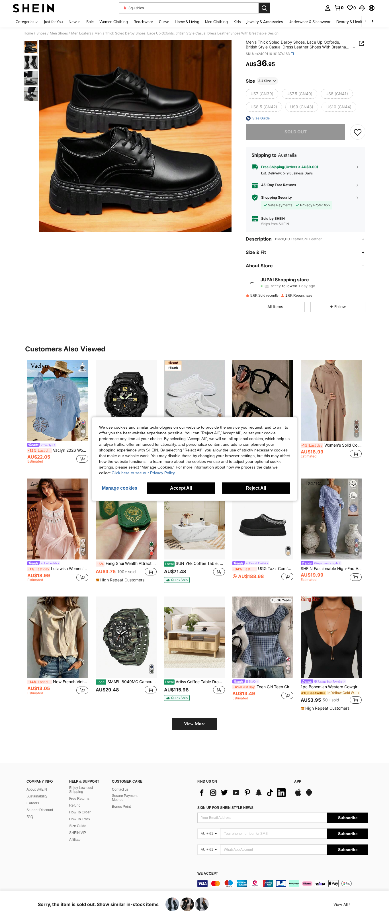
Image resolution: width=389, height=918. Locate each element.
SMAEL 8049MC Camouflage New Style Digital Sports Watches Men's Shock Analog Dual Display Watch (127, 681)
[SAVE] (357, 132)
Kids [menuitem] (237, 21)
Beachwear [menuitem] (143, 21)
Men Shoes (59, 33)
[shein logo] (33, 8)
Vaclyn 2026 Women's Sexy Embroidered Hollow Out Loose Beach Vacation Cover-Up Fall (58, 450)
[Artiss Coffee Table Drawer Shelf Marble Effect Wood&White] (194, 637)
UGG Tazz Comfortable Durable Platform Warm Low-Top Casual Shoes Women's (263, 568)
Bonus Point (121, 807)
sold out (295, 132)
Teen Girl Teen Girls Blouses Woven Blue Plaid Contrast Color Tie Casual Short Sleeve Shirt (263, 687)
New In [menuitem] (75, 21)
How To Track (79, 819)
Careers (32, 803)
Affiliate (75, 840)
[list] (242, 792)
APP (297, 781)
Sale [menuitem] (90, 21)
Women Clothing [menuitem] (113, 21)
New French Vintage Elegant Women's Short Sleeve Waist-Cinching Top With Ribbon (58, 681)
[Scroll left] (366, 21)
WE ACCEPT (207, 874)
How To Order (80, 812)
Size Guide (77, 826)
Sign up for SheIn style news (225, 808)
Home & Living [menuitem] (187, 21)
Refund (75, 805)
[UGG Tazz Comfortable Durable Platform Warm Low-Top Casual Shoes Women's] (262, 519)
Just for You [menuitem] (53, 21)
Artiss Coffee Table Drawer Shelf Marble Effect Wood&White (195, 681)
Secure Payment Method (125, 798)
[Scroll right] (372, 21)
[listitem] (58, 414)
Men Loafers (81, 33)
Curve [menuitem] (164, 21)
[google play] (309, 795)
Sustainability (36, 796)
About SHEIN (36, 789)
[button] (362, 8)
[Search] (264, 8)
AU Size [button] (264, 81)
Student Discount (39, 810)
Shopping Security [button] (276, 198)
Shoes (41, 33)
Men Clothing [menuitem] (216, 21)
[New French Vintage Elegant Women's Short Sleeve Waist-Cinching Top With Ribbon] (57, 637)
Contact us (120, 789)
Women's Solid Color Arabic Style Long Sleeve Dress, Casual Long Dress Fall (331, 445)
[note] (121, 580)
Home (28, 33)
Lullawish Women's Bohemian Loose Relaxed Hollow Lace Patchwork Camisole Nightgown (58, 568)
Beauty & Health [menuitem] (350, 21)
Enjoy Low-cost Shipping (81, 790)
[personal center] (327, 8)
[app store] (298, 795)
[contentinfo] (282, 883)
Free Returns (79, 799)
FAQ (29, 817)
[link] (339, 7)
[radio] (262, 94)
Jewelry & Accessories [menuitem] (264, 21)
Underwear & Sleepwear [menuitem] (309, 21)
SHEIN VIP (77, 833)
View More (194, 723)
